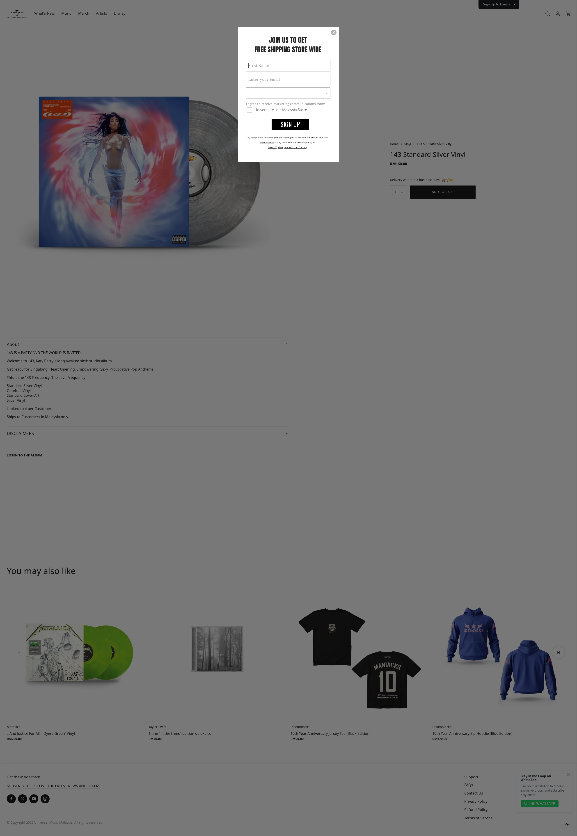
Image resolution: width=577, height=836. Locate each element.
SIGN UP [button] (290, 124)
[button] (334, 32)
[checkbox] (288, 110)
